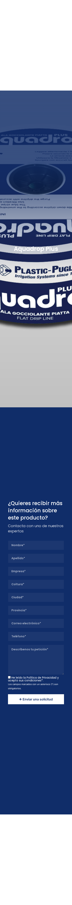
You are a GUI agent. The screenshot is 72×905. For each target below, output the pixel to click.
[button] (65, 6)
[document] (36, 452)
